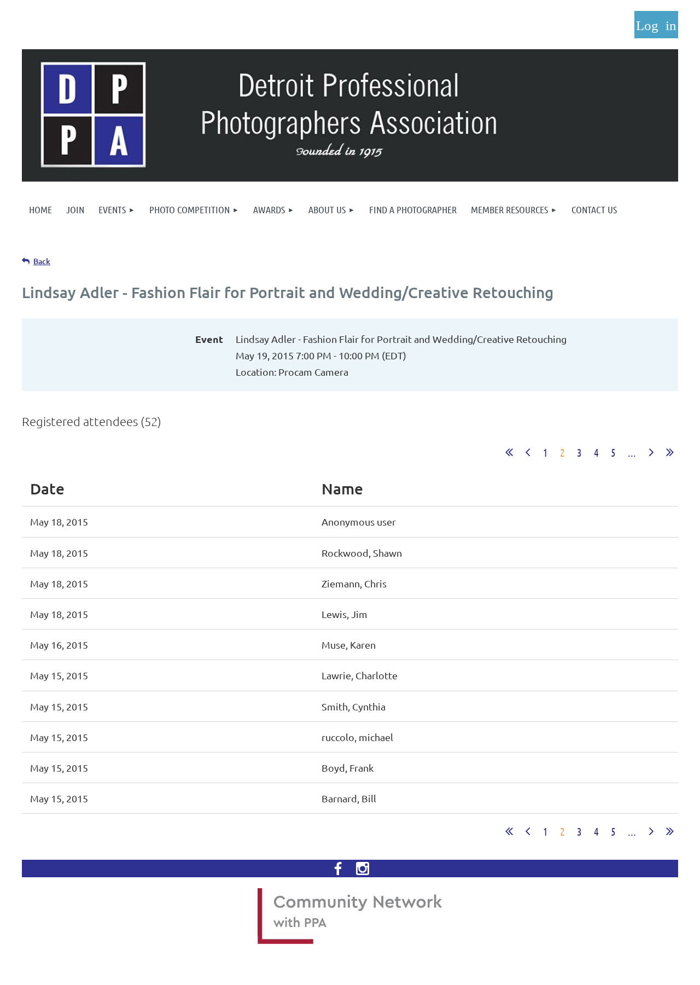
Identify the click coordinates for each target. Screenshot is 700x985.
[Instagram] (362, 868)
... (632, 452)
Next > (651, 452)
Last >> (669, 452)
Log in (656, 24)
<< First (509, 452)
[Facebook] (338, 868)
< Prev (527, 452)
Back (41, 261)
